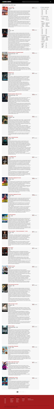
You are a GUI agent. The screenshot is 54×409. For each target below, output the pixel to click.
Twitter (23, 400)
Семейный (11, 400)
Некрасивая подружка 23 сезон (14, 194)
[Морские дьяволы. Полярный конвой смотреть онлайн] (5, 60)
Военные (43, 26)
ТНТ (46, 47)
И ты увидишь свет (12, 156)
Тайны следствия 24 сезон (13, 361)
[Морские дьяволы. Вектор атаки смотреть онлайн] (5, 101)
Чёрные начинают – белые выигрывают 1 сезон (18, 231)
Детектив (9, 30)
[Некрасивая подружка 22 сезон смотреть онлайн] (5, 185)
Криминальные (48, 36)
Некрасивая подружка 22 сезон (14, 177)
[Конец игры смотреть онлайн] (5, 123)
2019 (46, 13)
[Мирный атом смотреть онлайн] (5, 80)
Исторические (47, 26)
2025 (46, 10)
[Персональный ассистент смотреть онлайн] (5, 292)
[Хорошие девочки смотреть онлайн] (5, 222)
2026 (42, 10)
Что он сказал (11, 7)
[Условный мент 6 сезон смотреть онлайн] (5, 385)
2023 (46, 11)
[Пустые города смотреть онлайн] (5, 333)
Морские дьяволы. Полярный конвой (15, 52)
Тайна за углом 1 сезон (13, 303)
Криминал (17, 398)
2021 (46, 12)
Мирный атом (11, 72)
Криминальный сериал (11, 53)
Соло (9, 29)
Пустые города (11, 325)
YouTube (23, 399)
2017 (46, 33)
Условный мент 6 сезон (13, 377)
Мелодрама (10, 8)
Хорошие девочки (11, 214)
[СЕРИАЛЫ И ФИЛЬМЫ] (7, 1)
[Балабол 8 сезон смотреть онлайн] (5, 273)
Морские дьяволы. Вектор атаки (15, 93)
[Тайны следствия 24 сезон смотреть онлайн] (5, 369)
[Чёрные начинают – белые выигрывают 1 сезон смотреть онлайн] (5, 238)
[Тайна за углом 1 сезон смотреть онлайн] (5, 311)
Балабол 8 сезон (11, 266)
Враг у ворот (10, 247)
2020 (42, 13)
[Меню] (50, 2)
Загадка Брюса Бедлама (13, 346)
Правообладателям (30, 399)
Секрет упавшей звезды (13, 137)
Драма (11, 399)
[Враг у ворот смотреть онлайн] (5, 255)
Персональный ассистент (13, 284)
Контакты (29, 398)
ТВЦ (46, 45)
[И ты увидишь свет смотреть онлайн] (5, 164)
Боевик (17, 400)
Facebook (23, 398)
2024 (13, 8)
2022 (42, 12)
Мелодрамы (43, 36)
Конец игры (10, 116)
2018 (42, 33)
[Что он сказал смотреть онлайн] (5, 14)
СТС (46, 46)
